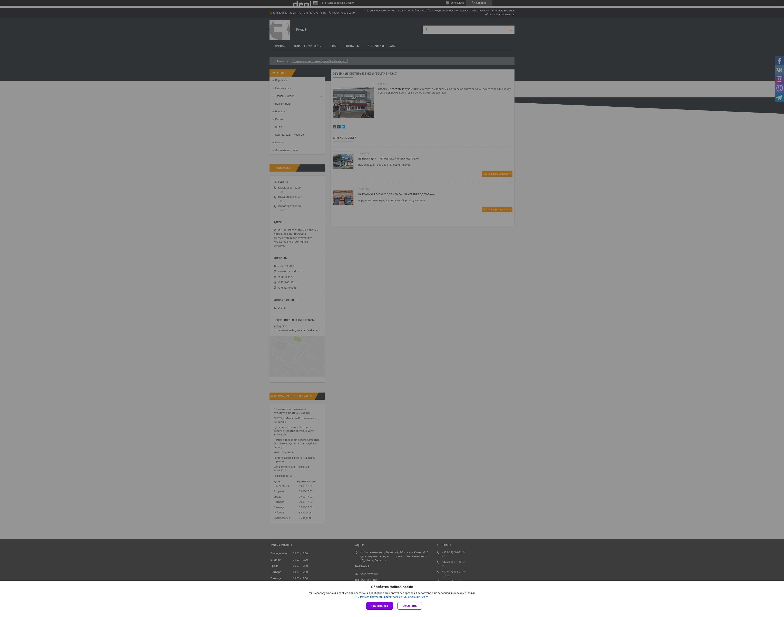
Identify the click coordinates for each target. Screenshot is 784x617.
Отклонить (410, 605)
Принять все (379, 605)
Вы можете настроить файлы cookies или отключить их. (391, 596)
